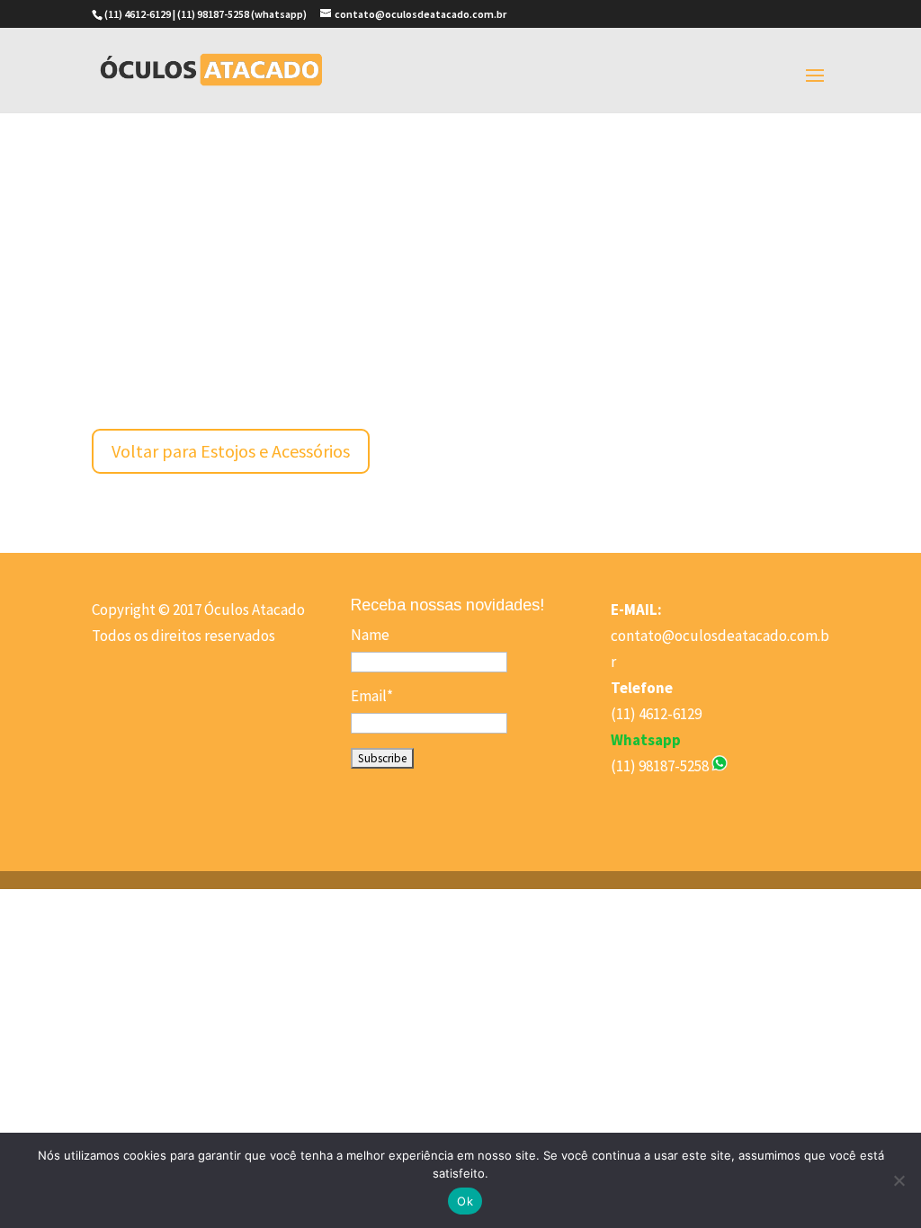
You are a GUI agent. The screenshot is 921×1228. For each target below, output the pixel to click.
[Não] (899, 1180)
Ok (465, 1201)
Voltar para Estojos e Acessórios (231, 451)
